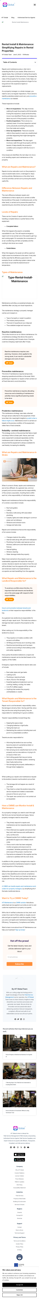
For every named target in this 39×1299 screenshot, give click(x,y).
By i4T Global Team (19, 989)
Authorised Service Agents (26, 17)
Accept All (19, 1285)
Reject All (19, 1295)
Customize (19, 1290)
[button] (34, 4)
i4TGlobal (30, 997)
